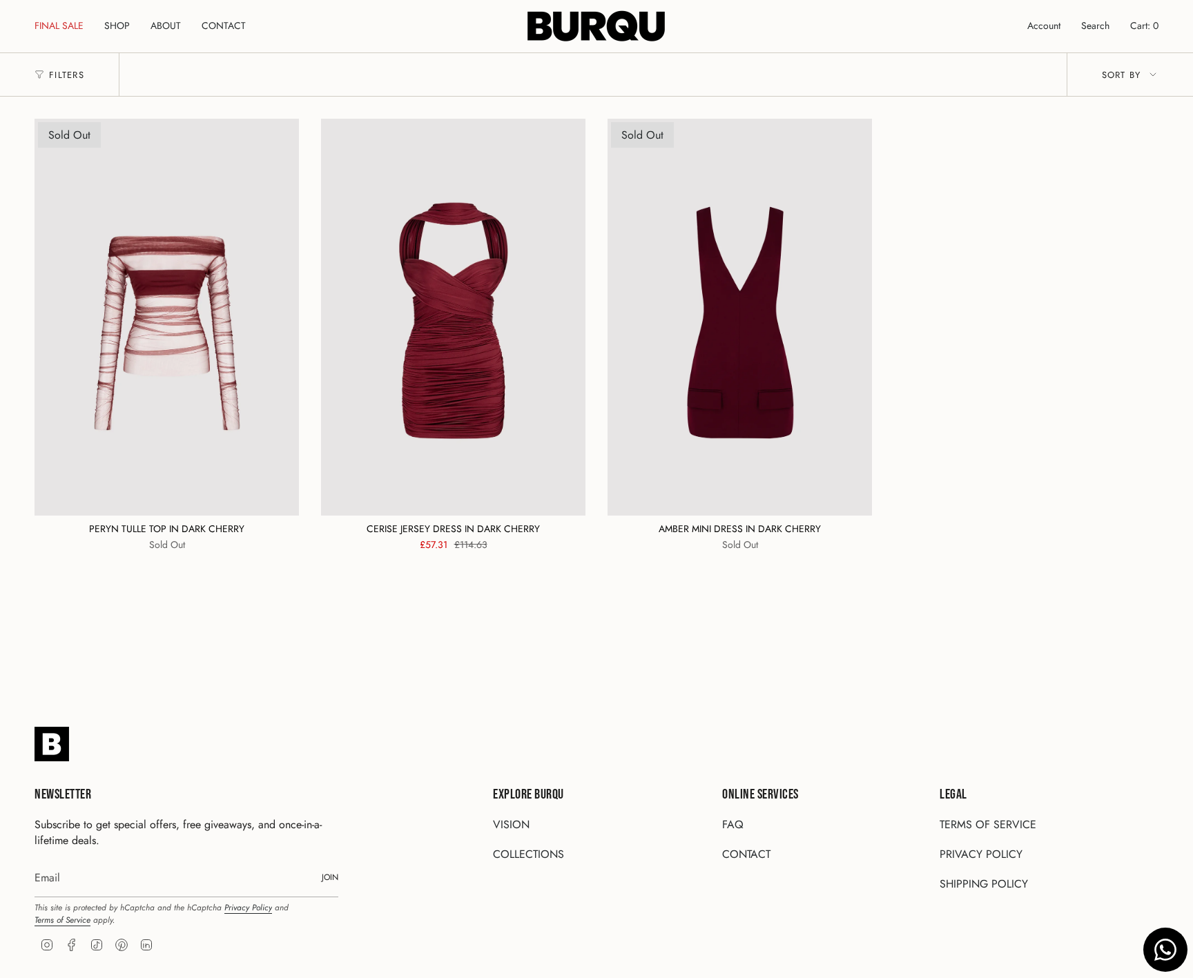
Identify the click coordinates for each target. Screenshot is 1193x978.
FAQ (733, 824)
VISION (511, 824)
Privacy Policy (248, 907)
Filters (66, 74)
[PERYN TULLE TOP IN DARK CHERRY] (167, 317)
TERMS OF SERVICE (988, 824)
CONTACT (746, 854)
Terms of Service (62, 920)
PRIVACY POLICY (981, 854)
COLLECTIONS (528, 854)
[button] (117, 26)
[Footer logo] (52, 744)
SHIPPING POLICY (984, 884)
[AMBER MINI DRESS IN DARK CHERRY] (740, 317)
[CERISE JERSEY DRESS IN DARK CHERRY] (453, 317)
